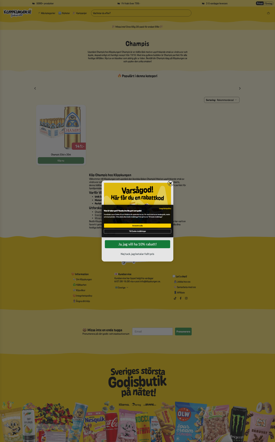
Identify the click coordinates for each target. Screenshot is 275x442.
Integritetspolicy (165, 208)
